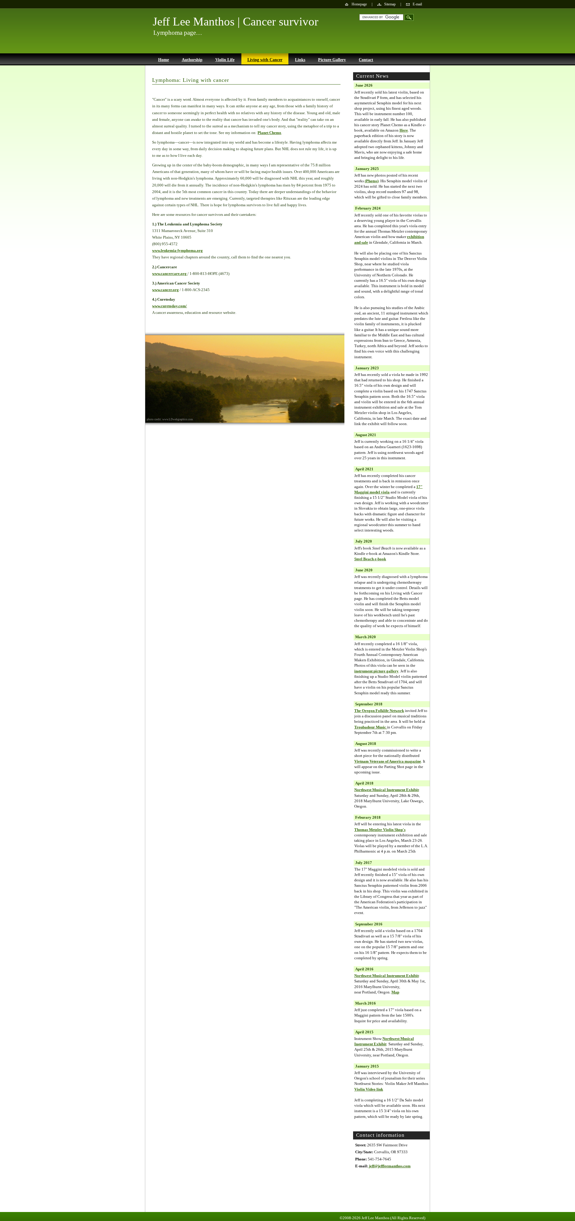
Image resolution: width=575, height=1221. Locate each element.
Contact (366, 59)
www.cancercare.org (169, 273)
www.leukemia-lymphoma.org (177, 250)
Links (300, 59)
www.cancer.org (165, 289)
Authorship (192, 59)
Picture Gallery (332, 59)
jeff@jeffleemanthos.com (389, 1166)
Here (404, 130)
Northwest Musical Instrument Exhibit (386, 790)
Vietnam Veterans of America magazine (387, 761)
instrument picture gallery (376, 671)
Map (395, 992)
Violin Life (224, 59)
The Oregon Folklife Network (379, 710)
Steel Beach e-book (370, 559)
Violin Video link (368, 1089)
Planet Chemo (269, 132)
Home (163, 59)
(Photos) (372, 181)
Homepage (359, 4)
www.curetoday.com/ (169, 306)
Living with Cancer (264, 59)
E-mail (417, 4)
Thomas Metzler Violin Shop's (379, 829)
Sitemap (390, 4)
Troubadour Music (370, 727)
